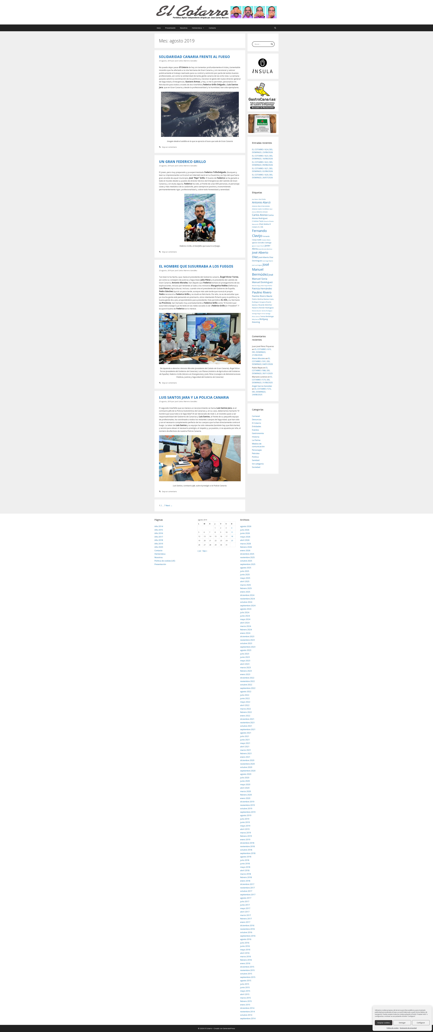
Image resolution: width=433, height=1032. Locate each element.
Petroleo (255, 453)
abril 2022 (244, 705)
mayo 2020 (245, 784)
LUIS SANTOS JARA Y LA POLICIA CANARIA (194, 397)
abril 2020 (244, 788)
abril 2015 (244, 994)
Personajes (257, 450)
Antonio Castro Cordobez (260, 209)
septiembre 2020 (247, 770)
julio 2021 (244, 736)
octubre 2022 (246, 684)
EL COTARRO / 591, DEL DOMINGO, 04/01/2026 (262, 361)
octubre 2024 (246, 602)
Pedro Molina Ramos (260, 299)
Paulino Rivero (261, 292)
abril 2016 (244, 953)
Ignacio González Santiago (261, 243)
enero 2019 (245, 839)
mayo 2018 (245, 867)
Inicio (159, 28)
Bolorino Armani (262, 212)
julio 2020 (244, 777)
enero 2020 (245, 798)
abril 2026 (244, 540)
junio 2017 (245, 905)
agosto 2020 (245, 774)
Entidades (256, 426)
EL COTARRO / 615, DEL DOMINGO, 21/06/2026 (261, 352)
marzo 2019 (245, 832)
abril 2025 (244, 581)
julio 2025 (244, 571)
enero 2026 (245, 550)
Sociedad (256, 467)
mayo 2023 (245, 660)
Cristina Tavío (257, 221)
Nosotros (183, 28)
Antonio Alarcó (261, 202)
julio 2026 (244, 530)
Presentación (170, 28)
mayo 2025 (245, 578)
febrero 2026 (246, 547)
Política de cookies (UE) (164, 560)
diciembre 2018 (247, 843)
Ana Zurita (262, 199)
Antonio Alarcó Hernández (261, 206)
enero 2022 (245, 715)
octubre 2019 (246, 808)
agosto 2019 (245, 815)
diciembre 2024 (247, 595)
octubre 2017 (246, 891)
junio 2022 (245, 698)
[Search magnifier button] (271, 44)
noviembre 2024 (247, 598)
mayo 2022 (245, 702)
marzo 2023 (245, 667)
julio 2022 (244, 695)
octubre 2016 (246, 932)
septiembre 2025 (247, 564)
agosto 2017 (245, 898)
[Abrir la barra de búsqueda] (275, 27)
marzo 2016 (245, 956)
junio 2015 (245, 987)
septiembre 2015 (247, 977)
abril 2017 (244, 911)
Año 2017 (158, 536)
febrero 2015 (246, 1001)
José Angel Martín (268, 261)
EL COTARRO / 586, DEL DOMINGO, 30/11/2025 (262, 370)
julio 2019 (244, 819)
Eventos (255, 430)
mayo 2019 (245, 825)
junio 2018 (245, 863)
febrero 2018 (246, 877)
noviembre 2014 (247, 1011)
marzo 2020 (245, 791)
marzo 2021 (245, 750)
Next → (169, 505)
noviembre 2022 (247, 681)
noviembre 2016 (247, 929)
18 (232, 536)
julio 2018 (244, 860)
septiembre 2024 (247, 605)
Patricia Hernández (262, 288)
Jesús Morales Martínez (265, 249)
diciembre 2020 (247, 760)
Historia (255, 436)
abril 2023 (244, 664)
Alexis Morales (258, 358)
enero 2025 (245, 591)
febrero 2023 (246, 671)
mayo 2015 (245, 991)
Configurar (421, 1023)
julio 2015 (244, 984)
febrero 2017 (246, 918)
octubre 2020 (246, 767)
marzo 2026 (245, 543)
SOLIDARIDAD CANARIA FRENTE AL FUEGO (194, 56)
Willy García (255, 319)
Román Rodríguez (266, 308)
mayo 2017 (245, 908)
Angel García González (262, 386)
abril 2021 (244, 746)
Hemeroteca (197, 28)
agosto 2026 (245, 526)
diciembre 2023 (247, 636)
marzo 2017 (245, 915)
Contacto (212, 28)
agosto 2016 (245, 939)
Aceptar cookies (383, 1023)
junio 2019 (245, 822)
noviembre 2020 (247, 763)
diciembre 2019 (247, 801)
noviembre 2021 (247, 722)
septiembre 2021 (247, 729)
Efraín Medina (264, 224)
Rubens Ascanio (256, 311)
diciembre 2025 (247, 554)
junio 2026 (245, 533)
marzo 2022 (245, 708)
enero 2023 (245, 674)
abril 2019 (244, 829)
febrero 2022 (246, 712)
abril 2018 (244, 870)
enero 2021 (245, 757)
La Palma (256, 440)
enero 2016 (245, 963)
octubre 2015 (246, 973)
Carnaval (256, 416)
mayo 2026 (245, 536)
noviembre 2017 (247, 887)
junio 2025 (245, 574)
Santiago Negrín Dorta (258, 313)
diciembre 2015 (247, 966)
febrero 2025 (246, 588)
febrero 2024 (246, 629)
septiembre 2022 (247, 688)
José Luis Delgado (257, 265)
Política (255, 457)
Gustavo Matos (266, 240)
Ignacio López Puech (258, 246)
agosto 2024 (245, 609)
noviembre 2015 (247, 970)
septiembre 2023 (247, 647)
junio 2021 (245, 739)
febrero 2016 (246, 960)
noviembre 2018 (247, 846)
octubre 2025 (246, 560)
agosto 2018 (245, 856)
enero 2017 (245, 922)
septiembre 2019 (247, 812)
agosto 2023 (245, 650)
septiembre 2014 (247, 1018)
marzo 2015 (245, 997)
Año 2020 (158, 547)
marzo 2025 (245, 585)
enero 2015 (245, 1004)
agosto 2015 (245, 980)
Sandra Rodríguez (267, 311)
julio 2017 (244, 901)
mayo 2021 (245, 743)
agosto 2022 (245, 691)
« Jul (199, 551)
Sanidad (255, 460)
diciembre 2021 (247, 719)
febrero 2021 (246, 753)
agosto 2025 (245, 567)
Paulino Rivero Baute (262, 296)
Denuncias (256, 419)
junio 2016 (245, 946)
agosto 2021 (245, 732)
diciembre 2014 (247, 1008)
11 (232, 532)
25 (232, 540)
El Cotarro (256, 423)
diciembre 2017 (247, 884)
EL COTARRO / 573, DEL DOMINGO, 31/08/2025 (262, 379)
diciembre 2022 (247, 677)
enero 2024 (245, 633)
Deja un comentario (169, 147)
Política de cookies (393, 1028)
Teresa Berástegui (267, 316)
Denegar (402, 1023)
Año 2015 (158, 530)
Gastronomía (258, 433)
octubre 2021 (246, 726)
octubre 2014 (246, 1015)
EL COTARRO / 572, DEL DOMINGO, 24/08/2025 (261, 392)
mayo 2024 (245, 619)
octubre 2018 (246, 849)
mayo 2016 (245, 949)
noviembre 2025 (247, 557)
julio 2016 (244, 942)
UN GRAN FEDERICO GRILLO (182, 161)
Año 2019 (158, 543)
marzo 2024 (245, 626)
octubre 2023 (246, 643)
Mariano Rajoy (256, 285)
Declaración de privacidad (408, 1028)
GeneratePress (229, 1028)
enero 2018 (245, 880)
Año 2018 (158, 540)
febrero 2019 (246, 836)
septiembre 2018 (247, 853)
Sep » (205, 551)
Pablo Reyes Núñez (266, 285)
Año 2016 (158, 533)
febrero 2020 (246, 794)
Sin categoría (258, 463)
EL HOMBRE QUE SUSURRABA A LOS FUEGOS (196, 266)
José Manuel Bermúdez (260, 269)
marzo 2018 (245, 874)
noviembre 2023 (247, 640)
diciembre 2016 (247, 925)
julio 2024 (244, 612)
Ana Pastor (255, 199)
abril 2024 (244, 622)
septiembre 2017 (247, 894)
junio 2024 (245, 615)
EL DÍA (260, 227)
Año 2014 (158, 526)
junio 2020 (245, 781)
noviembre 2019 (247, 805)
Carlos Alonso (260, 214)
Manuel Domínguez (262, 282)
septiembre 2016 (247, 936)
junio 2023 (245, 657)
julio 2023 (244, 653)
